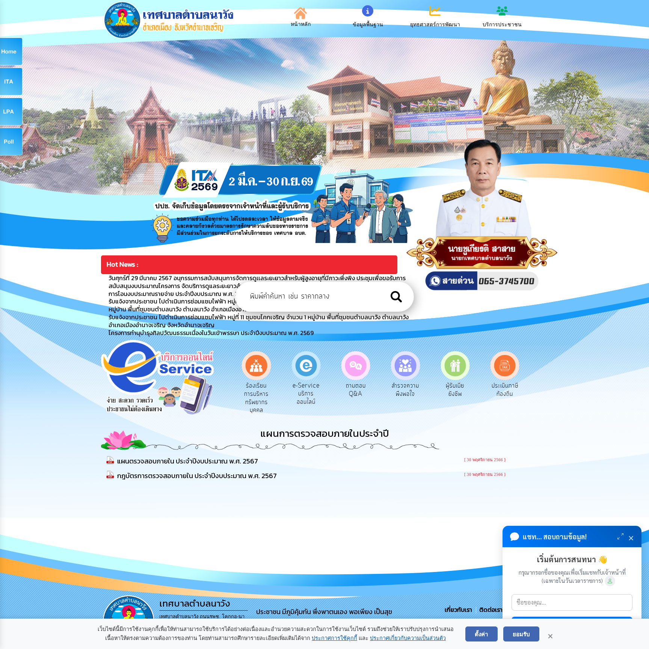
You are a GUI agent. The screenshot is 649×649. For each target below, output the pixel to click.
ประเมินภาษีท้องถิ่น (457, 389)
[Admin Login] (610, 581)
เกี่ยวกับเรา (459, 609)
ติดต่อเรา (489, 609)
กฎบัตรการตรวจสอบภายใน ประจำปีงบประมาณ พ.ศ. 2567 (197, 476)
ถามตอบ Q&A (308, 389)
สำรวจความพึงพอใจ (358, 389)
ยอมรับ (521, 634)
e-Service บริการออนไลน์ (258, 393)
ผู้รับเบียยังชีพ (407, 389)
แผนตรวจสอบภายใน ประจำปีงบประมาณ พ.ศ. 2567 (187, 461)
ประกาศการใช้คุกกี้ (334, 638)
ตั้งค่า (481, 634)
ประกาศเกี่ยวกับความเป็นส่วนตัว (408, 638)
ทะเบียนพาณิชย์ (507, 389)
